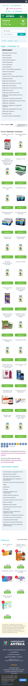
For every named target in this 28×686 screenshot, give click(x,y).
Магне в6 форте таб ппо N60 (20, 571)
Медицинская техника (9, 504)
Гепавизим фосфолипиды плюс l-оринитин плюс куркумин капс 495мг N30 (7, 161)
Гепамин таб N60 (20, 261)
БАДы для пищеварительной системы (13, 100)
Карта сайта (14, 673)
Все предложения (22, 539)
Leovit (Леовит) (6, 67)
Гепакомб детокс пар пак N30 (20, 237)
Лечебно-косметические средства (13, 482)
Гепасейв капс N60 (20, 340)
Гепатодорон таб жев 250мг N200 (7, 391)
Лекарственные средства (10, 495)
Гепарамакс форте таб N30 (7, 340)
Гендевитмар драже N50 (20, 135)
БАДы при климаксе (8, 111)
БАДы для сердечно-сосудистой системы (12, 106)
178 (26, 444)
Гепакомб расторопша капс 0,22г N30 (7, 263)
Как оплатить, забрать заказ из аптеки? (14, 669)
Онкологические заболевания (11, 116)
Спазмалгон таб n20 (7, 571)
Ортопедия (6, 509)
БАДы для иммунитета (9, 80)
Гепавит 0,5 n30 (20, 159)
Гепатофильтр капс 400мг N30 (20, 391)
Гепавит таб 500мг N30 (7, 188)
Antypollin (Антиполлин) (9, 53)
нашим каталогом (6, 453)
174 (15, 444)
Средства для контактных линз (12, 506)
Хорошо (23, 680)
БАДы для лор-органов (9, 85)
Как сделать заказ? (14, 668)
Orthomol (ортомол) (8, 71)
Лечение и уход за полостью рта (13, 499)
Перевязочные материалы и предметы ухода (11, 512)
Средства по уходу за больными (13, 522)
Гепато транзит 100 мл (20, 365)
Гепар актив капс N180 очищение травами (20, 289)
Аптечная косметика (9, 497)
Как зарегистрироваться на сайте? (14, 671)
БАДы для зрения (7, 78)
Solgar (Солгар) (7, 74)
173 (12, 444)
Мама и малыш (7, 502)
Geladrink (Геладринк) (8, 60)
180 (5, 446)
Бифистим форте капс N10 (7, 596)
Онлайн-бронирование (15, 8)
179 (2, 446)
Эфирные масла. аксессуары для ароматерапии (13, 525)
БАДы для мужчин (7, 90)
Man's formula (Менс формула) (11, 69)
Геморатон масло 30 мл (7, 135)
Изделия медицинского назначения (10, 492)
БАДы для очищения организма (12, 98)
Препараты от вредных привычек (13, 515)
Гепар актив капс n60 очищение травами (7, 315)
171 (7, 444)
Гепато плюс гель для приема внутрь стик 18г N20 (7, 366)
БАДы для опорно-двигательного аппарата (12, 95)
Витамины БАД (6, 113)
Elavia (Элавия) (6, 55)
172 (10, 444)
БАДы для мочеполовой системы (12, 87)
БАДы (5, 484)
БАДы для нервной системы (10, 92)
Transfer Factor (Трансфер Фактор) (12, 76)
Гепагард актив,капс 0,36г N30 (20, 213)
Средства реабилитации (10, 519)
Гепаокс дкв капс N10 (7, 288)
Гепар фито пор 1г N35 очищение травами (20, 315)
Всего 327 (12, 446)
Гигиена (5, 489)
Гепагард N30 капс (20, 188)
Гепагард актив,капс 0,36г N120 (7, 213)
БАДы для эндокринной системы (12, 109)
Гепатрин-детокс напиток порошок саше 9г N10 (21, 417)
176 (20, 444)
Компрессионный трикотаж (11, 476)
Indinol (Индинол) (7, 62)
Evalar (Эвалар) (6, 57)
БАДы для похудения (8, 103)
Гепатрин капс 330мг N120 (7, 416)
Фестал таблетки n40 (7, 545)
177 (23, 444)
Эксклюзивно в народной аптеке (13, 471)
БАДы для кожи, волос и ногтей (11, 83)
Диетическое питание (9, 474)
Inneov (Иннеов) (7, 64)
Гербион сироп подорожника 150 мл (20, 546)
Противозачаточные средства (12, 517)
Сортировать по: (22, 124)
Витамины (6, 487)
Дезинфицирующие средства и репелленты (12, 479)
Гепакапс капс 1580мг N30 (7, 237)
